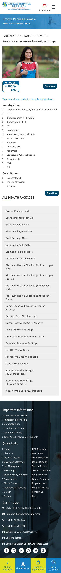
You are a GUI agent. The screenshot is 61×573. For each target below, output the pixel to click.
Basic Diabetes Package (19, 329)
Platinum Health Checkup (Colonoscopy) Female (29, 277)
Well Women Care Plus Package (24, 390)
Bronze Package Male (18, 210)
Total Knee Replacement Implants (21, 436)
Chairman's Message (14, 461)
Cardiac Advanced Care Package (24, 322)
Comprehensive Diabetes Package (25, 336)
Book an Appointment (38, 568)
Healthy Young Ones (17, 349)
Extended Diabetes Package (22, 343)
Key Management (12, 466)
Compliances (10, 478)
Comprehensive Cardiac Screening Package (25, 307)
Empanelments (39, 483)
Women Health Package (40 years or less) (19, 372)
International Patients (15, 487)
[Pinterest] (43, 550)
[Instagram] (28, 550)
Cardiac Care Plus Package (21, 316)
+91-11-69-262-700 (16, 525)
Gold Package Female (18, 244)
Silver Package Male (17, 224)
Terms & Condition (41, 470)
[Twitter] (13, 550)
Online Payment (40, 457)
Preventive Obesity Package (22, 356)
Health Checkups (40, 487)
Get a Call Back (53, 568)
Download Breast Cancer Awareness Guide (27, 543)
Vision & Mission (12, 457)
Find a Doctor (10, 483)
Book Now (50, 86)
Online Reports (39, 461)
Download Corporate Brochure (21, 531)
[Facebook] (6, 550)
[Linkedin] (21, 550)
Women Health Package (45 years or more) (19, 382)
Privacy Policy (39, 474)
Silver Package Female (19, 231)
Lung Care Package (17, 363)
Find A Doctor (23, 568)
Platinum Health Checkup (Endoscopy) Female (28, 297)
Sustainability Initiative (16, 474)
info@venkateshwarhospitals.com (23, 513)
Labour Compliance (42, 478)
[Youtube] (35, 550)
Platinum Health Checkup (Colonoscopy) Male (29, 267)
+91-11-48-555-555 (16, 519)
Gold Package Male (17, 238)
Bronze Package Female (19, 23)
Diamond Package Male (19, 251)
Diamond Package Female (20, 258)
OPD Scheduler (39, 448)
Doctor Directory (14, 537)
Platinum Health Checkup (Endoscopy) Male (28, 287)
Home (5, 23)
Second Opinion (40, 466)
